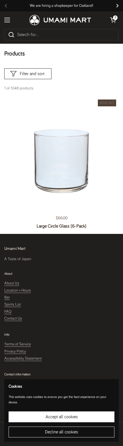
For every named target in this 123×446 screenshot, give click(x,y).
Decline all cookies (61, 432)
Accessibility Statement (23, 359)
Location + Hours (17, 290)
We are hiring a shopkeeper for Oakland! (61, 6)
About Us (11, 283)
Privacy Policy (15, 351)
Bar (7, 297)
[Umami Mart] (60, 20)
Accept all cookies (61, 417)
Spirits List (12, 304)
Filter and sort (32, 73)
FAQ (7, 312)
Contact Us (13, 318)
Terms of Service (17, 344)
